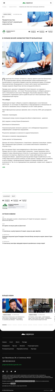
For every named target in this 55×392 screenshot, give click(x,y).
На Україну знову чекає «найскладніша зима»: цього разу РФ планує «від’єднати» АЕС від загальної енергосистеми (40, 318)
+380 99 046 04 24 (8, 361)
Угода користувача (33, 346)
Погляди (24, 342)
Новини (4, 342)
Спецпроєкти (6, 346)
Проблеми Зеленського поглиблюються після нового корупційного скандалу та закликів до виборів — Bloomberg (13, 318)
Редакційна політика (22, 349)
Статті (11, 342)
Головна (4, 6)
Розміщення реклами (8, 349)
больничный (6, 196)
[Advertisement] (27, 180)
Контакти (22, 346)
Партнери (33, 349)
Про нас (14, 346)
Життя (17, 342)
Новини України (13, 6)
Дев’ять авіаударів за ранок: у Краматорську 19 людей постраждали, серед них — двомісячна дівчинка (24, 219)
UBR (3, 167)
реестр (13, 196)
